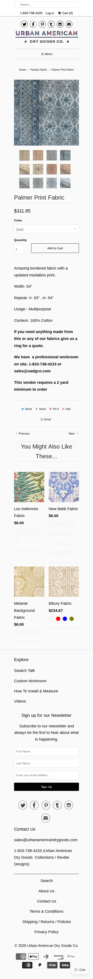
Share (42, 409)
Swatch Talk (24, 670)
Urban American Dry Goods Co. (53, 946)
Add (68, 409)
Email (47, 419)
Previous (24, 433)
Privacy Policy (46, 932)
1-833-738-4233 (31, 13)
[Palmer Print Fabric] (46, 113)
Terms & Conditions (46, 911)
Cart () (67, 13)
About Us (46, 891)
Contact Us (46, 901)
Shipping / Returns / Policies (46, 922)
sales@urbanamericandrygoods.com (45, 840)
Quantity (20, 240)
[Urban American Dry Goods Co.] (46, 38)
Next (72, 433)
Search (46, 881)
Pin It (56, 409)
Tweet (28, 409)
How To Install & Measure (36, 691)
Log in (50, 13)
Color (18, 220)
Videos (20, 701)
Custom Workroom (30, 681)
